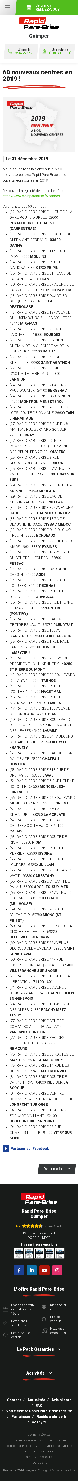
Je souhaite (60, 51)
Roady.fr (39, 1422)
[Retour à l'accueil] (39, 1198)
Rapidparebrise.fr (52, 1416)
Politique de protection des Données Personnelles (39, 1446)
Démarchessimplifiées (19, 1323)
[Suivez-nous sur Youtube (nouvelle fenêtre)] (45, 1270)
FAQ (39, 1405)
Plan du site (39, 1462)
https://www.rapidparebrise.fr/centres (31, 196)
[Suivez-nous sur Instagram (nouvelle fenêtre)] (58, 1270)
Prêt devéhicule (55, 1319)
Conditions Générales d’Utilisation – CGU (39, 1440)
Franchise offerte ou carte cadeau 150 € (23, 1309)
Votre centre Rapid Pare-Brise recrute (39, 1411)
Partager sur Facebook (29, 1149)
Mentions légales (39, 1434)
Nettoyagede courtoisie (59, 1331)
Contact (14, 1400)
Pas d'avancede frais (20, 1335)
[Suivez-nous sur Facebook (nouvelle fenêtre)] (20, 1270)
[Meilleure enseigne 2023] (60, 1253)
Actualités (36, 1400)
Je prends (48, 7)
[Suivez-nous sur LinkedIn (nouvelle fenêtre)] (33, 1270)
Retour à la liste (57, 1169)
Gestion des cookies (39, 1457)
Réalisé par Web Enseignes (19, 1470)
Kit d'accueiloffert (58, 1307)
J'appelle (24, 51)
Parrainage (20, 1416)
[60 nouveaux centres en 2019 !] (39, 126)
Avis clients (61, 1400)
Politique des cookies (39, 1451)
